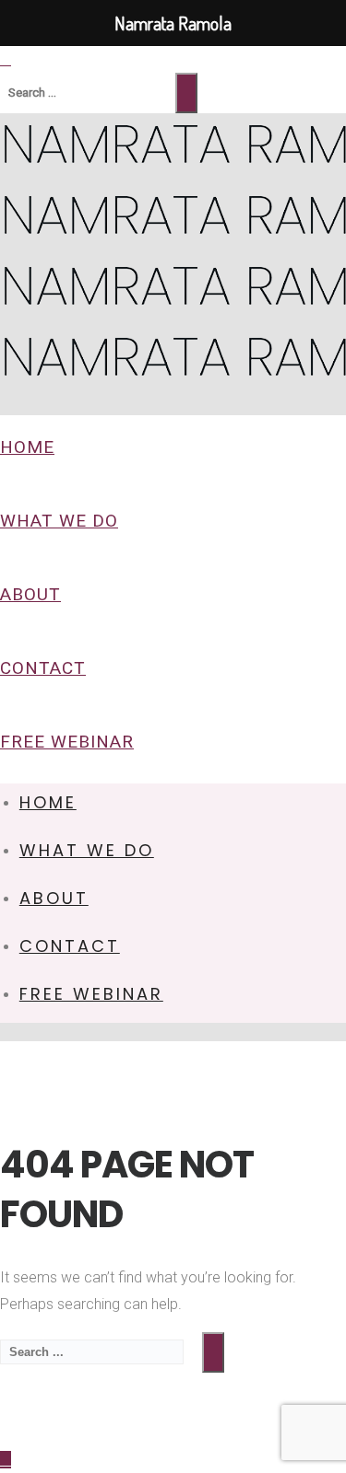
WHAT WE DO (59, 520)
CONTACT (43, 668)
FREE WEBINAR (67, 741)
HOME (27, 447)
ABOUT (30, 594)
